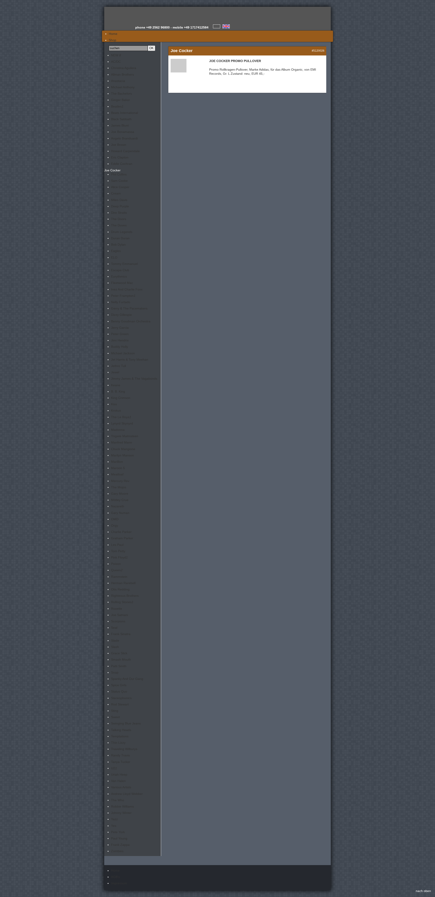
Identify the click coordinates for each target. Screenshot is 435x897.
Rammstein (119, 576)
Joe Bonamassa (122, 132)
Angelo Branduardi (124, 138)
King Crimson (120, 398)
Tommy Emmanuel (124, 264)
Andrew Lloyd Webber (127, 794)
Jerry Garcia (120, 327)
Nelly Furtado (120, 302)
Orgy (114, 525)
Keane (115, 385)
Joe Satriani (119, 615)
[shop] (226, 26)
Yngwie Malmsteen (124, 436)
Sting (114, 710)
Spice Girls (118, 685)
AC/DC (116, 61)
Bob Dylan (118, 244)
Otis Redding (120, 589)
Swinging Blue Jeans (126, 723)
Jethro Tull (118, 366)
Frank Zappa (120, 845)
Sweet (115, 717)
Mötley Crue (119, 500)
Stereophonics (121, 698)
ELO (114, 257)
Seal (114, 627)
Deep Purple (120, 206)
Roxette (116, 608)
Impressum (119, 883)
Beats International (124, 113)
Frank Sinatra (120, 634)
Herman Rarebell (123, 583)
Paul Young (119, 838)
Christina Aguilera (123, 68)
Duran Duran (120, 238)
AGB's (115, 877)
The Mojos (118, 487)
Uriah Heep (119, 774)
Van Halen (118, 781)
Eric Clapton (119, 157)
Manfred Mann (121, 442)
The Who (117, 800)
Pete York (118, 832)
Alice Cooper (120, 187)
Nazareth (117, 506)
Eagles (116, 251)
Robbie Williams (122, 806)
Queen (117, 570)
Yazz (114, 819)
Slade (115, 640)
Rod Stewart (120, 704)
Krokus (116, 410)
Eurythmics (119, 276)
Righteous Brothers (125, 595)
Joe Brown (118, 144)
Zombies (117, 851)
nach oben (423, 891)
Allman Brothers (122, 74)
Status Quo (119, 691)
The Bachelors (121, 93)
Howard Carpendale (125, 151)
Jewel (115, 372)
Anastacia (118, 81)
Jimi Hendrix (120, 340)
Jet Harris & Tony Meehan (129, 359)
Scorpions (118, 621)
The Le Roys (121, 417)
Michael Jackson (123, 353)
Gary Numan (120, 513)
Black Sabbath (121, 119)
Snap (114, 672)
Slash (115, 647)
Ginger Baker (120, 100)
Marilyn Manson (122, 455)
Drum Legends (121, 232)
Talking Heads (121, 730)
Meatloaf (117, 474)
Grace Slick (119, 653)
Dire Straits (119, 212)
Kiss (114, 404)
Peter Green (120, 334)
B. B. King (118, 391)
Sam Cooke (119, 180)
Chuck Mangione (123, 449)
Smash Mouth (121, 659)
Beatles (117, 106)
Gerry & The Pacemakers (129, 308)
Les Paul (117, 545)
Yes (113, 825)
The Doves (119, 225)
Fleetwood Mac (122, 283)
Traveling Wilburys (124, 749)
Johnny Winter (121, 813)
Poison (116, 564)
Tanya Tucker (120, 762)
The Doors (118, 219)
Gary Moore (119, 493)
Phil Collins (119, 174)
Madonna (118, 430)
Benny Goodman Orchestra (130, 321)
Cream (116, 193)
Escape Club (120, 270)
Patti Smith (118, 666)
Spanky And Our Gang (127, 679)
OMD (114, 519)
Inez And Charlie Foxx (127, 289)
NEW (116, 55)
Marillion (117, 461)
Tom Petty (118, 551)
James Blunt (120, 125)
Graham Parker (122, 538)
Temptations (119, 736)
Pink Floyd (119, 557)
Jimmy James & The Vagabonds (134, 378)
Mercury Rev (120, 481)
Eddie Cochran (121, 163)
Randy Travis (120, 755)
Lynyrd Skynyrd (122, 423)
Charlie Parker (121, 532)
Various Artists (121, 787)
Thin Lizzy (118, 742)
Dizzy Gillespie (121, 315)
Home (115, 870)
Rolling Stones (122, 602)
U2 (114, 768)
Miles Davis (119, 200)
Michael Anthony (123, 87)
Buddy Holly (119, 346)
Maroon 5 (118, 468)
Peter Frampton (123, 295)
